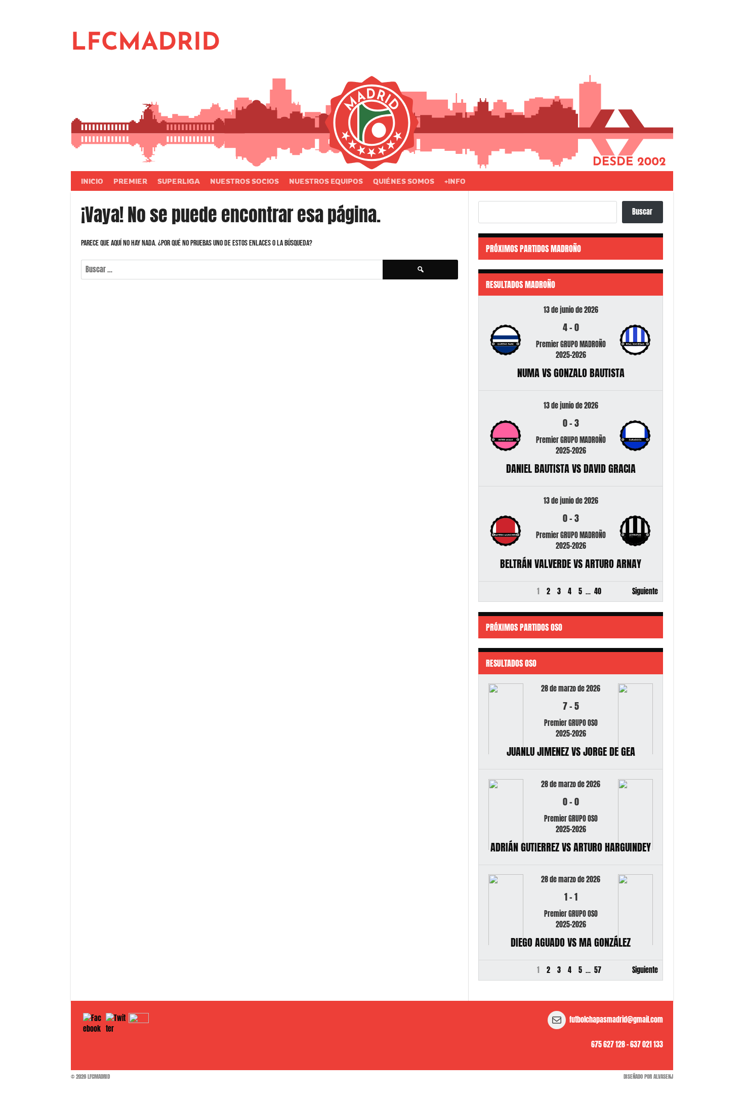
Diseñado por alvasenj (648, 1076)
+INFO (455, 181)
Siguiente (645, 591)
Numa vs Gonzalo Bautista (571, 373)
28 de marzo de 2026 (570, 688)
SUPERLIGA (178, 181)
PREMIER (130, 181)
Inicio (92, 181)
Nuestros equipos (326, 181)
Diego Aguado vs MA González (571, 942)
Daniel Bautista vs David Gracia (571, 468)
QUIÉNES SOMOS (403, 181)
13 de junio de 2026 (571, 310)
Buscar (642, 212)
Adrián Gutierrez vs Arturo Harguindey (570, 847)
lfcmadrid (145, 43)
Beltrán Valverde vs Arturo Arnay (570, 564)
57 (597, 970)
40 (597, 591)
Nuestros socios (244, 181)
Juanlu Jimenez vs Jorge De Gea (571, 751)
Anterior (494, 591)
